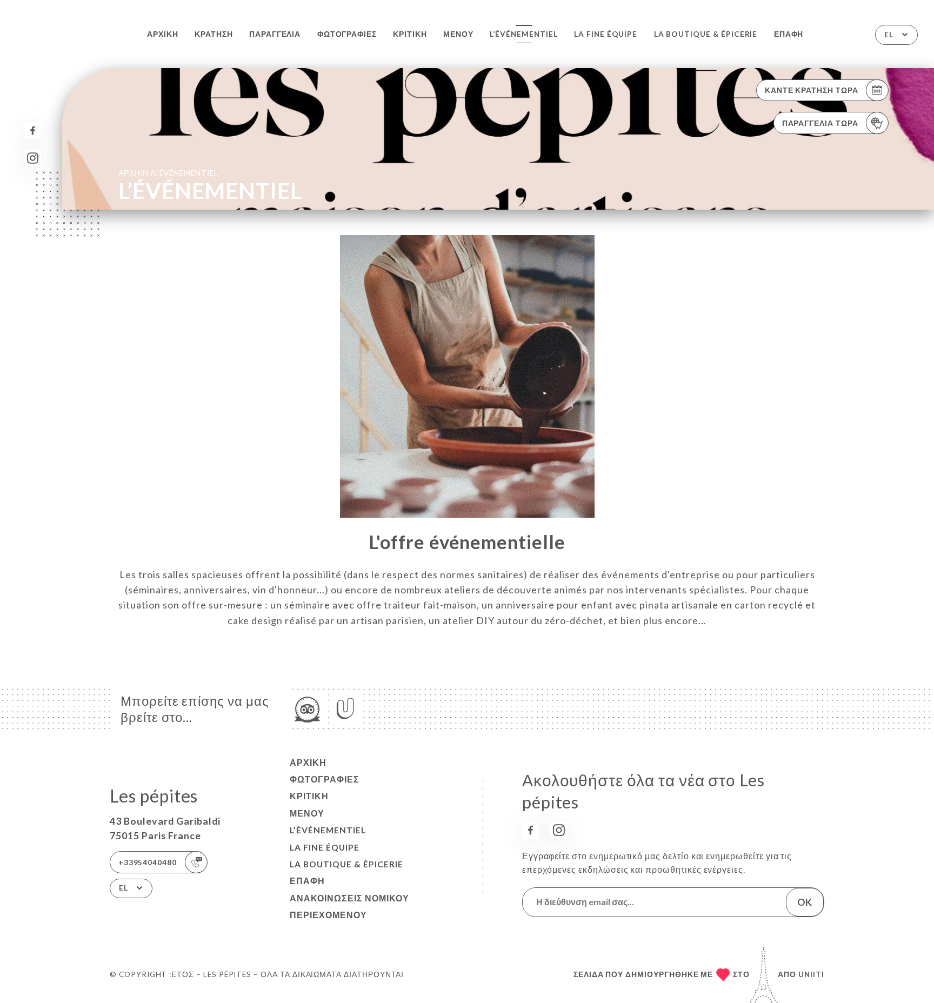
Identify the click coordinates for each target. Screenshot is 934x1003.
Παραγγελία (275, 34)
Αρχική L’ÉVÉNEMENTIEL (168, 172)
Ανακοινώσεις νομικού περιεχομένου (349, 906)
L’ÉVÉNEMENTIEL (523, 34)
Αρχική (162, 34)
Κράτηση (214, 34)
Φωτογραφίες (347, 34)
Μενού (458, 34)
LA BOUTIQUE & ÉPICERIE (706, 34)
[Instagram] (32, 158)
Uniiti (811, 974)
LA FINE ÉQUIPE (605, 34)
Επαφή (789, 34)
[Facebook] (32, 130)
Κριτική (410, 34)
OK (804, 902)
